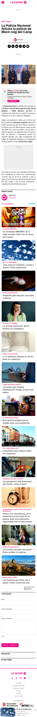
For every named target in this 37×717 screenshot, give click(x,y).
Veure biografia (12, 197)
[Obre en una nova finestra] (10, 705)
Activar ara (12, 101)
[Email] (27, 46)
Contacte (18, 693)
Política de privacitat (18, 685)
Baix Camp (6, 21)
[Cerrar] (35, 710)
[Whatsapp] (20, 46)
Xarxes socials (18, 696)
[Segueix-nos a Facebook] (12, 678)
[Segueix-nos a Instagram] (21, 678)
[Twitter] (13, 46)
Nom (2, 599)
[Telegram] (24, 46)
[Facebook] (9, 46)
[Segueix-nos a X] (16, 678)
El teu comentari (6, 618)
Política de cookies (18, 688)
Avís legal (18, 683)
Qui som (18, 691)
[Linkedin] (16, 46)
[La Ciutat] (19, 2)
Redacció (20, 39)
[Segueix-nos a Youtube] (25, 678)
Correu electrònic (6, 609)
